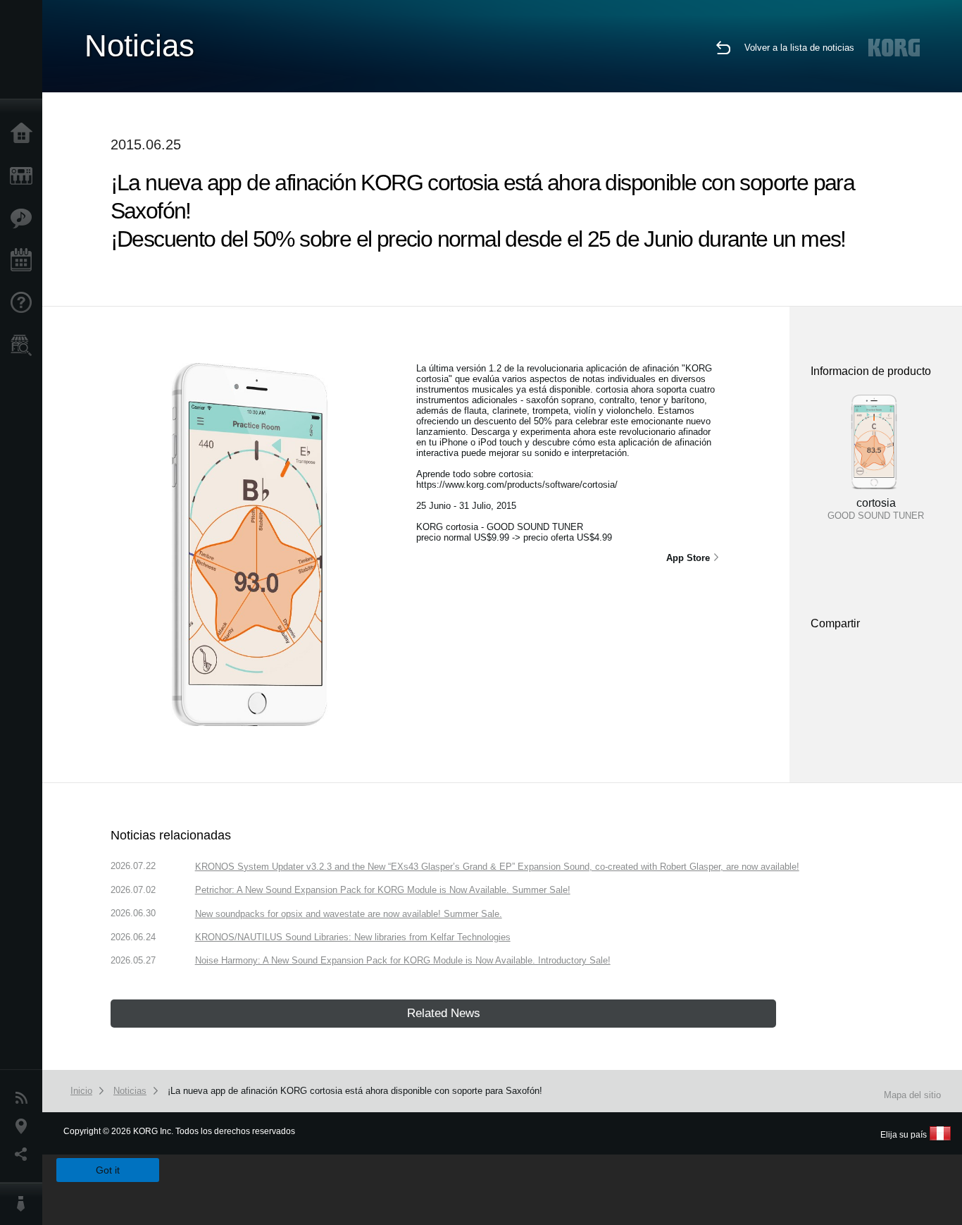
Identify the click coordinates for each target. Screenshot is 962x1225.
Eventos (24, 261)
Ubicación (24, 1126)
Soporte (24, 303)
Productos (24, 176)
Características (24, 218)
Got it (108, 1170)
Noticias (24, 1098)
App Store (688, 558)
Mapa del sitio (912, 1095)
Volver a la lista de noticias (799, 47)
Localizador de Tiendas (24, 349)
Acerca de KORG (24, 1204)
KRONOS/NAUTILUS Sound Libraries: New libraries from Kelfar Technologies (353, 937)
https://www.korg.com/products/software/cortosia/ (517, 484)
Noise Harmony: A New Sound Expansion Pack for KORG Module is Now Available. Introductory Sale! (403, 960)
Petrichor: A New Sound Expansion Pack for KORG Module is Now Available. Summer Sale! (382, 890)
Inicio (24, 134)
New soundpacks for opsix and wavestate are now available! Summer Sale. (348, 914)
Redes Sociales (24, 1154)
